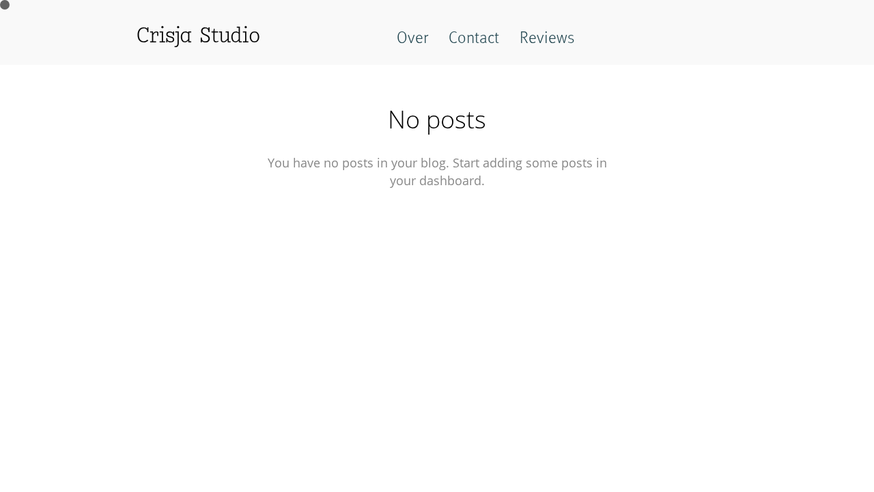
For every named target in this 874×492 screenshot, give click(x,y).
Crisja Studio (198, 37)
